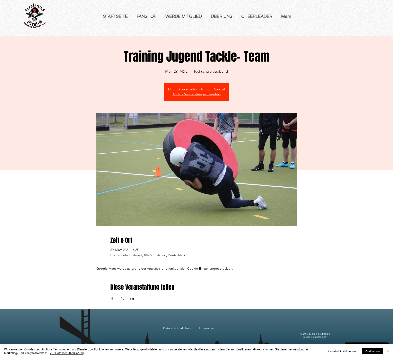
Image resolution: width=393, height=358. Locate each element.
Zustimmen (372, 351)
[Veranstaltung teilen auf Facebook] (112, 298)
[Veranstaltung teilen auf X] (122, 298)
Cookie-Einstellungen (342, 351)
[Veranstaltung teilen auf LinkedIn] (132, 298)
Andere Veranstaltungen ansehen (197, 94)
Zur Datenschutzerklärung (67, 353)
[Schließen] (388, 351)
